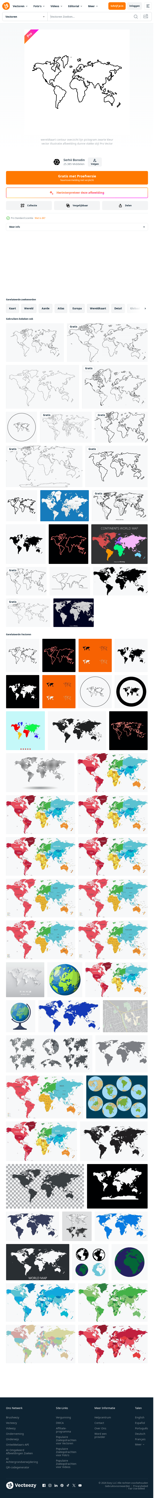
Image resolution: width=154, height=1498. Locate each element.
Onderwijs (12, 1439)
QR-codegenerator (17, 1467)
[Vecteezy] (6, 6)
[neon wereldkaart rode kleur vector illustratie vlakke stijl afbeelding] (68, 544)
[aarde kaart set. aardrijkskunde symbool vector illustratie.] (77, 1226)
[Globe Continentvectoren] (117, 1096)
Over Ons (100, 1428)
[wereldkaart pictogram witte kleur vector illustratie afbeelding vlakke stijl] (22, 691)
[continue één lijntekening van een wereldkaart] (70, 581)
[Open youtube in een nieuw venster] (80, 1485)
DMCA (60, 1423)
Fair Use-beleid (133, 1488)
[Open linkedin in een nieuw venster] (55, 1485)
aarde (45, 308)
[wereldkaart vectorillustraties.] (25, 979)
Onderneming (15, 1433)
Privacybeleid (137, 1485)
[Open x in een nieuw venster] (73, 1485)
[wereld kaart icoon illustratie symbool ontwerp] (90, 1262)
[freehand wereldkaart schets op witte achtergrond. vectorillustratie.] (121, 427)
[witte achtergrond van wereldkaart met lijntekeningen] (66, 427)
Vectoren (18, 6)
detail (118, 308)
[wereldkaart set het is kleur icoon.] (25, 730)
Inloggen (134, 6)
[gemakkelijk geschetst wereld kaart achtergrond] (28, 612)
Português (138, 1428)
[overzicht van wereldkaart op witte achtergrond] (35, 342)
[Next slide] (139, 308)
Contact (99, 1423)
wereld (28, 308)
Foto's (37, 6)
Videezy (11, 1428)
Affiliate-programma (63, 1429)
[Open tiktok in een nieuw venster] (67, 1485)
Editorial (73, 6)
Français (137, 1439)
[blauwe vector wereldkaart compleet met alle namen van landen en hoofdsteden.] (64, 505)
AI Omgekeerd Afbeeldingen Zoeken (19, 1451)
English (137, 1417)
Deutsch (137, 1433)
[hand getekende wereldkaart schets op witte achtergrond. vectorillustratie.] (26, 581)
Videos (55, 6)
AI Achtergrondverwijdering (22, 1460)
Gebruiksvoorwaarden (114, 1485)
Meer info (14, 226)
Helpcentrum (102, 1417)
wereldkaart (98, 308)
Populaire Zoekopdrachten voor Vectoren (66, 1440)
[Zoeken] (136, 16)
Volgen (95, 164)
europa (77, 308)
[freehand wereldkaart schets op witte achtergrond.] (107, 342)
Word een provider (100, 1435)
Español (137, 1423)
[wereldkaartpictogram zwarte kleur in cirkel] (21, 427)
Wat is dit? (40, 218)
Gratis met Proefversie (77, 178)
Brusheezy (12, 1417)
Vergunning (63, 1417)
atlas (61, 308)
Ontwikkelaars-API (17, 1444)
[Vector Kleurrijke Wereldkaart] (119, 544)
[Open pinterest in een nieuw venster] (61, 1485)
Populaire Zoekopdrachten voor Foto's (66, 1452)
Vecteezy (11, 1423)
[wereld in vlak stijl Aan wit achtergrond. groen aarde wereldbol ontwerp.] (77, 730)
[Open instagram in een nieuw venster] (49, 1485)
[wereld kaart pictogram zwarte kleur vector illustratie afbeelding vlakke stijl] (26, 544)
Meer (91, 6)
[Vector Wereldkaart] (73, 612)
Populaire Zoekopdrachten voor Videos (66, 1464)
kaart (12, 308)
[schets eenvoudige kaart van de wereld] (115, 387)
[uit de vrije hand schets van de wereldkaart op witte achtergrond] (44, 466)
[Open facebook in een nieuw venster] (43, 1485)
